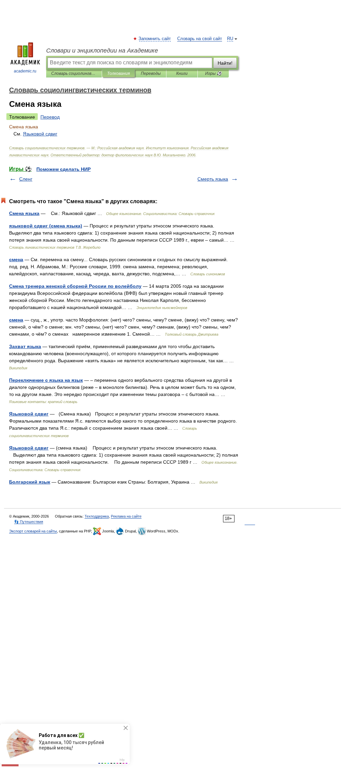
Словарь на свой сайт (199, 38)
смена (16, 259)
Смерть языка (212, 179)
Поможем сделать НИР (63, 169)
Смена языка (24, 213)
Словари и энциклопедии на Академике (102, 50)
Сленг (25, 179)
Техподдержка (97, 516)
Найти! (225, 63)
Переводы (151, 73)
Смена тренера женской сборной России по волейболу (75, 286)
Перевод (50, 117)
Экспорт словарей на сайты (33, 531)
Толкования (118, 73)
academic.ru (25, 71)
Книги (182, 73)
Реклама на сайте (126, 516)
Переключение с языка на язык (46, 380)
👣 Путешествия (28, 522)
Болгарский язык (29, 482)
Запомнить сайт (155, 38)
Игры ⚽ (213, 73)
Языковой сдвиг (29, 414)
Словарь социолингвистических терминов (74, 73)
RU (230, 38)
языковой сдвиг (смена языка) (45, 225)
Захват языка (25, 346)
